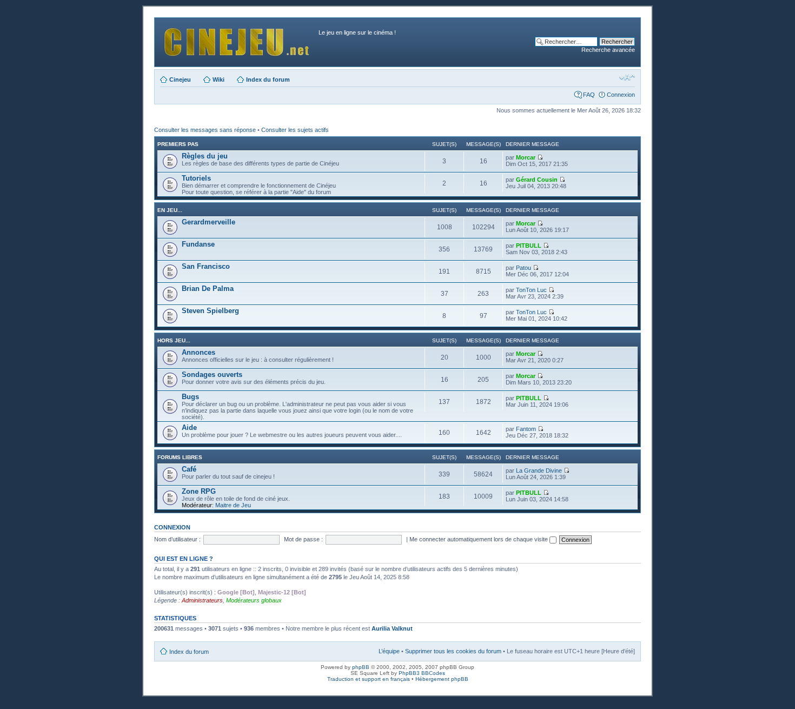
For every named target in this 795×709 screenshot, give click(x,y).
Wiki (218, 79)
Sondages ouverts (212, 374)
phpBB (360, 667)
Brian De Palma (208, 288)
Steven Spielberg (210, 311)
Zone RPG (199, 491)
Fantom (526, 429)
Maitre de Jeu (233, 505)
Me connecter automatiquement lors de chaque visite (479, 539)
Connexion (621, 94)
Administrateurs (202, 600)
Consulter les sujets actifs (295, 130)
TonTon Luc (531, 290)
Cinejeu (180, 79)
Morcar (525, 157)
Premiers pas (177, 144)
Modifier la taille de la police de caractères (627, 77)
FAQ (589, 94)
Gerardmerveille (208, 222)
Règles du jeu (205, 156)
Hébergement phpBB (441, 679)
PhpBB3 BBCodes (422, 673)
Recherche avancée (608, 50)
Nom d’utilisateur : (177, 539)
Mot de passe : (303, 539)
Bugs (190, 397)
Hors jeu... (173, 340)
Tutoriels (196, 178)
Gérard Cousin (537, 179)
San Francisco (206, 266)
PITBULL (528, 245)
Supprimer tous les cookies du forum (453, 651)
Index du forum (268, 79)
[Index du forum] (238, 39)
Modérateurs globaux (254, 600)
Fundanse (198, 244)
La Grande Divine (539, 470)
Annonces (198, 352)
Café (189, 469)
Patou (523, 267)
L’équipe (389, 651)
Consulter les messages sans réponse (205, 130)
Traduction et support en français (368, 679)
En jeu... (169, 210)
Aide (189, 427)
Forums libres (179, 457)
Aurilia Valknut (392, 628)
